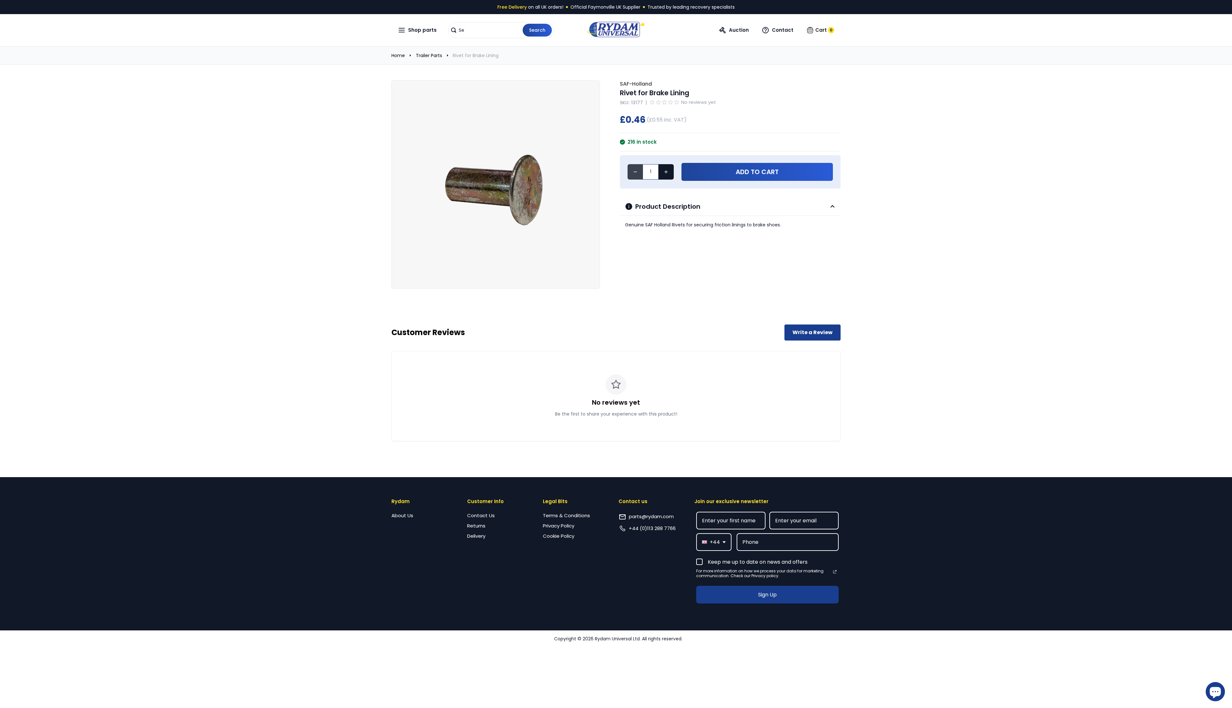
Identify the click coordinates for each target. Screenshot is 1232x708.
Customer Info (485, 501)
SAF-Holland (636, 84)
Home (398, 55)
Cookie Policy (558, 536)
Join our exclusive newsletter (731, 501)
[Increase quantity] (666, 172)
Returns (476, 525)
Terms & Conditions (566, 515)
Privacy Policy (558, 525)
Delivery (476, 536)
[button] (501, 30)
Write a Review (812, 332)
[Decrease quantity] (635, 172)
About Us (402, 515)
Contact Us (481, 515)
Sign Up (767, 594)
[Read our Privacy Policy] (835, 572)
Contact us (633, 501)
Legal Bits (555, 501)
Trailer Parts (429, 55)
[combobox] (714, 542)
